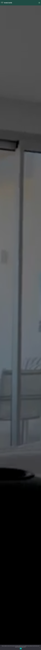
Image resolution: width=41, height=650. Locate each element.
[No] (39, 647)
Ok (20, 648)
